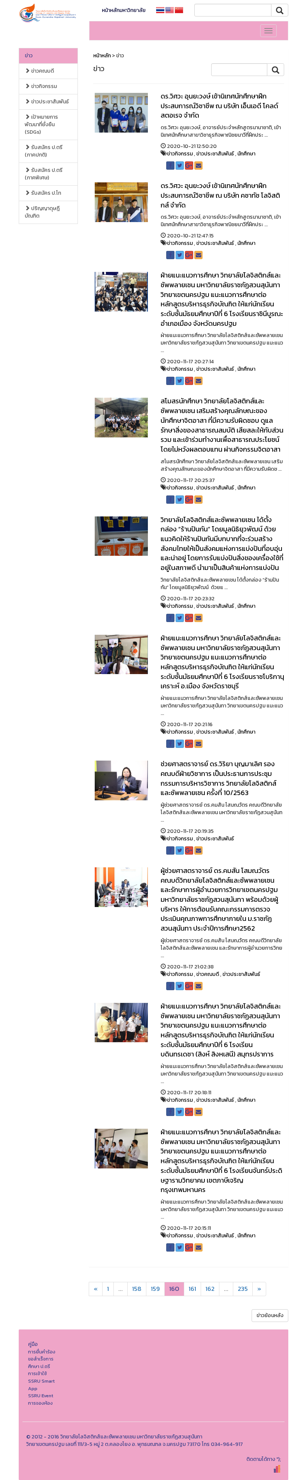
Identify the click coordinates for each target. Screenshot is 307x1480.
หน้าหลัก (102, 56)
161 (192, 1289)
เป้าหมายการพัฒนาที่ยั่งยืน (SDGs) (41, 124)
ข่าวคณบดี (42, 71)
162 (210, 1289)
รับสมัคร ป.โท (45, 193)
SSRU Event (40, 1395)
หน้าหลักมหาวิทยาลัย (124, 10)
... (120, 1289)
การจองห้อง (40, 1403)
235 (243, 1289)
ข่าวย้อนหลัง (269, 1315)
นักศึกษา (246, 154)
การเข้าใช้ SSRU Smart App (41, 1381)
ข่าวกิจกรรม (43, 86)
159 (155, 1289)
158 (137, 1289)
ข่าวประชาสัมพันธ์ (49, 102)
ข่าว (29, 56)
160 (174, 1289)
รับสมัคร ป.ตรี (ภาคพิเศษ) (44, 174)
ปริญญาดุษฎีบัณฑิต (42, 212)
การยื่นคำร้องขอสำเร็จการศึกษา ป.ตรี (41, 1359)
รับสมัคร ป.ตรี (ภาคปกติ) (44, 151)
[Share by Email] (198, 165)
